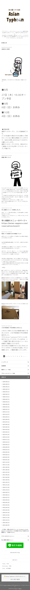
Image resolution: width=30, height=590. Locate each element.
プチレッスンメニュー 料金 (8, 373)
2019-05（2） (6, 426)
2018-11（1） (6, 439)
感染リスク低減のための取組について (11, 233)
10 (21, 356)
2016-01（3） (6, 512)
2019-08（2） (6, 419)
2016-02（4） (6, 510)
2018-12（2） (6, 437)
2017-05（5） (6, 474)
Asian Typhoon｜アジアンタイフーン (12, 585)
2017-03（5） (6, 479)
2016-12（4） (6, 484)
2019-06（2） (6, 424)
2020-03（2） (6, 404)
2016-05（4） (6, 502)
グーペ (16, 588)
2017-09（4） (6, 467)
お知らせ (3, 377)
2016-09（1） (6, 492)
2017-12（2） (6, 462)
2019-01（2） (6, 434)
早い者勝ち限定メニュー (7, 540)
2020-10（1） (6, 396)
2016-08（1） (6, 494)
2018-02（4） (6, 457)
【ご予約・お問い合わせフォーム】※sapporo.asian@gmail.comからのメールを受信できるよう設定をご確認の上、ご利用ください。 (14, 531)
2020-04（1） (6, 401)
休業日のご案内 (6, 49)
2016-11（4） (6, 487)
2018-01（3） (6, 459)
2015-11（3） (6, 517)
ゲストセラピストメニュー (8, 536)
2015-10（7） (6, 520)
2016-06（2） (6, 499)
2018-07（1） (6, 449)
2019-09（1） (6, 416)
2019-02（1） (6, 432)
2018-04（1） (6, 454)
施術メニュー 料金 (6, 369)
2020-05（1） (6, 399)
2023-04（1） (6, 391)
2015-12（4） (6, 515)
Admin (19, 588)
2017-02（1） (6, 482)
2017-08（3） (6, 469)
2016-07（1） (6, 497)
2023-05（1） (6, 389)
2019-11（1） (6, 411)
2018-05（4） (6, 452)
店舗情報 (3, 366)
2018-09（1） (6, 444)
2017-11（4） (6, 464)
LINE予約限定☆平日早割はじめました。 (12, 327)
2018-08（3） (6, 447)
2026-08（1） (6, 381)
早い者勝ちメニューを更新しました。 (11, 210)
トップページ (4, 362)
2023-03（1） (6, 394)
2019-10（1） (6, 414)
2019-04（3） (6, 429)
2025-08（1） (6, 384)
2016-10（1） (6, 489)
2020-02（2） (6, 406)
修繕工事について (6, 157)
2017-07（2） (6, 472)
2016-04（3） (6, 504)
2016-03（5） (6, 507)
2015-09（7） (6, 522)
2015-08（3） (6, 525)
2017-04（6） (6, 477)
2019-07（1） (6, 421)
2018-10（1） (6, 442)
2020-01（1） (6, 409)
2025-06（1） (6, 386)
